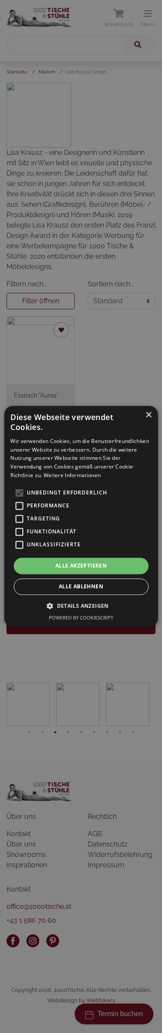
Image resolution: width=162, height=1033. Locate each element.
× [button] (148, 415)
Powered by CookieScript (81, 618)
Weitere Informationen (72, 475)
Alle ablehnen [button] (81, 586)
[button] (81, 606)
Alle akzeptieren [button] (81, 565)
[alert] (81, 516)
